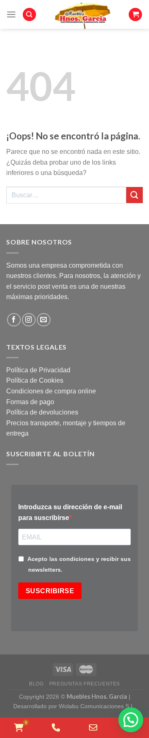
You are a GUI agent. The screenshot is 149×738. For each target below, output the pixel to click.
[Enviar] (134, 195)
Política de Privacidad (38, 370)
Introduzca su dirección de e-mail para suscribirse (70, 512)
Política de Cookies (34, 380)
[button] (130, 719)
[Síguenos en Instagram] (29, 320)
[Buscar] (29, 15)
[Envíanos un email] (43, 320)
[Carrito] (135, 15)
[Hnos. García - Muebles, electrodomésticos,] (82, 14)
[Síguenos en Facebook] (14, 320)
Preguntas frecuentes (84, 684)
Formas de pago (30, 401)
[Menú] (11, 14)
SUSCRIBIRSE (50, 590)
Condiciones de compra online (51, 391)
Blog (36, 684)
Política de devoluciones (42, 412)
